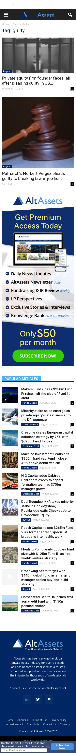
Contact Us (49, 724)
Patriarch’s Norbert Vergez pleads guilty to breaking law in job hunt (33, 176)
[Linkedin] (27, 699)
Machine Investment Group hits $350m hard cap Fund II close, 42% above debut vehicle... (45, 458)
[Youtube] (49, 699)
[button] (5, 14)
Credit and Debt (30, 446)
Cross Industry (30, 424)
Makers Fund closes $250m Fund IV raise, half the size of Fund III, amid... (47, 393)
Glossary (65, 724)
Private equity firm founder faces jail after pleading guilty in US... (36, 81)
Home (5, 24)
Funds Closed (29, 402)
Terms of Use (39, 720)
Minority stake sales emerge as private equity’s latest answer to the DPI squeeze (46, 415)
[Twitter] (38, 699)
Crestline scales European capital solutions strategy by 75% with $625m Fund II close (47, 436)
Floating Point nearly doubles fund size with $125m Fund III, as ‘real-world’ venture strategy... (47, 553)
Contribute (33, 724)
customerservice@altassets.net (45, 688)
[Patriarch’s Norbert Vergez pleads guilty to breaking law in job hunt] (38, 132)
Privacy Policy (58, 720)
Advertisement (14, 724)
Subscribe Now (62, 747)
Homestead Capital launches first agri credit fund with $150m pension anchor (47, 601)
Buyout (7, 71)
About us (22, 720)
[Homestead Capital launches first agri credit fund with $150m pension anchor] (10, 603)
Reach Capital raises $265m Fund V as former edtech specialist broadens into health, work (47, 532)
